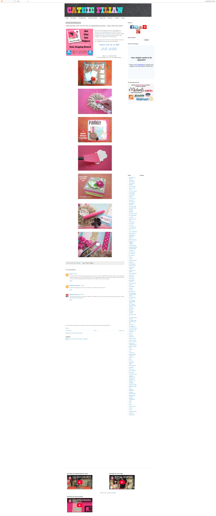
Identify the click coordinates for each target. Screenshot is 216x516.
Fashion (131, 259)
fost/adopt (131, 367)
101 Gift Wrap (132, 198)
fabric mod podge (131, 363)
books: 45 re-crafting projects (132, 344)
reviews (131, 408)
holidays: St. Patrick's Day (132, 379)
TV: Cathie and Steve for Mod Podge (132, 295)
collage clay (132, 352)
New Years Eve (132, 283)
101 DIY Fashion (133, 191)
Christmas (131, 250)
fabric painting (132, 365)
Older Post (121, 330)
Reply (71, 281)
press (130, 404)
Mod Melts (131, 276)
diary (130, 359)
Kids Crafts (131, 275)
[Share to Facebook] (91, 263)
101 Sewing (132, 222)
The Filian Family (133, 328)
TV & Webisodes (82, 18)
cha (130, 351)
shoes (130, 409)
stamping (131, 413)
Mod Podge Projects (131, 281)
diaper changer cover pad (132, 355)
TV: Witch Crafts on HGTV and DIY (132, 322)
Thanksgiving (132, 326)
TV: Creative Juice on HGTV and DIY (132, 306)
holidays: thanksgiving (132, 399)
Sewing (131, 290)
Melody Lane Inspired (75, 285)
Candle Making (132, 245)
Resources (110, 18)
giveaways (131, 372)
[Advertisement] (138, 114)
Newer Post (68, 330)
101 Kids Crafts (132, 206)
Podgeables (132, 286)
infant (130, 401)
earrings (131, 361)
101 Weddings (132, 227)
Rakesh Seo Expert (74, 294)
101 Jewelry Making (132, 204)
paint (130, 402)
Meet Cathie (73, 18)
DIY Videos (131, 255)
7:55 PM (82, 285)
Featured (117, 18)
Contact (123, 18)
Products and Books (92, 18)
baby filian (131, 336)
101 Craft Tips (132, 186)
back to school (132, 338)
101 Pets (131, 217)
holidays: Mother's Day (132, 376)
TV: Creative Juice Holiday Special (132, 302)
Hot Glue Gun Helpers (105, 33)
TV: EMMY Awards (131, 312)
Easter (130, 257)
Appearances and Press (132, 236)
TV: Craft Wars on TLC (132, 298)
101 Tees (131, 225)
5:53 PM (75, 273)
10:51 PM (81, 294)
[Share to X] (89, 263)
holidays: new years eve (132, 396)
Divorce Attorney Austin (78, 298)
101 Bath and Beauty (132, 178)
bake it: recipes (132, 340)
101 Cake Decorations (132, 181)
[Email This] (86, 263)
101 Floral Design (131, 196)
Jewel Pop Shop (133, 273)
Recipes (131, 288)
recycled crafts (132, 406)
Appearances (132, 233)
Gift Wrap (131, 262)
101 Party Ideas (132, 215)
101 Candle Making (131, 184)
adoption (131, 335)
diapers (131, 357)
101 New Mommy (131, 211)
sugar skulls (132, 414)
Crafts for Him (132, 252)
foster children (132, 370)
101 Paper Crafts (133, 213)
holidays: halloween (131, 390)
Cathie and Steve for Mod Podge (133, 248)
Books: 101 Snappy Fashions (131, 243)
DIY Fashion (132, 253)
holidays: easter (132, 384)
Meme (71, 273)
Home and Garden (131, 268)
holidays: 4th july (133, 374)
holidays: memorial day (132, 393)
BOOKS (131, 238)
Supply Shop (102, 18)
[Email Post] (83, 262)
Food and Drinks (133, 260)
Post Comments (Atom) (77, 333)
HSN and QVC (132, 265)
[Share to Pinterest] (92, 263)
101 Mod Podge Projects (132, 208)
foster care (131, 369)
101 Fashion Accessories (132, 193)
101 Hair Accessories (132, 201)
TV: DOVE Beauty (131, 309)
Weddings (131, 331)
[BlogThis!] (88, 263)
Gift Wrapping (132, 264)
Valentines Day (132, 329)
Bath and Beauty (133, 239)
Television (131, 324)
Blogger (114, 492)
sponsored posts (133, 411)
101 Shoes (131, 223)
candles (131, 349)
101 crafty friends (133, 231)
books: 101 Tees (133, 341)
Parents (131, 284)
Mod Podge (131, 278)
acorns (130, 333)
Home (67, 18)
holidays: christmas (131, 382)
